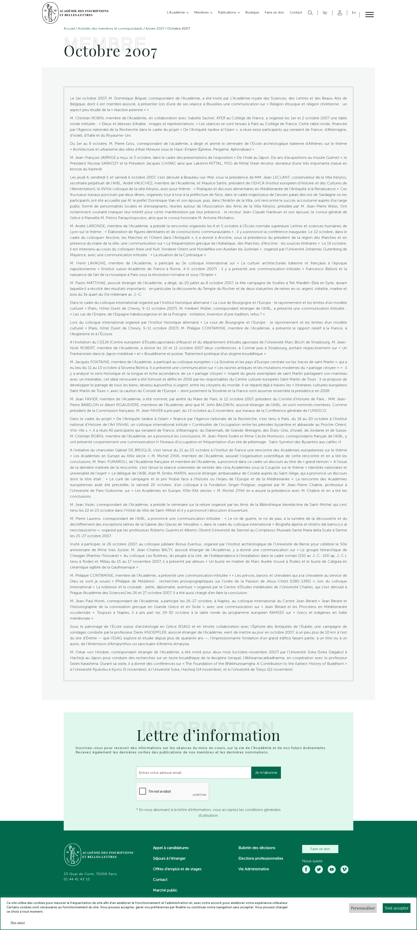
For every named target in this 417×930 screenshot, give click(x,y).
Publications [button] (227, 12)
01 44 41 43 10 (77, 879)
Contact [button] (296, 12)
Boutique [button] (252, 12)
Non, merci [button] (18, 922)
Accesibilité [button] (324, 12)
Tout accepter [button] (397, 907)
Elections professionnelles (260, 858)
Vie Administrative (253, 869)
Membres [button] (202, 12)
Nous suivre (312, 861)
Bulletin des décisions (256, 847)
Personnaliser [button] (363, 907)
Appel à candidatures (171, 847)
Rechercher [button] (309, 12)
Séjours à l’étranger (169, 858)
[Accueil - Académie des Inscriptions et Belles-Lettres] (99, 855)
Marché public (165, 890)
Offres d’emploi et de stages (177, 869)
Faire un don (320, 849)
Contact (160, 879)
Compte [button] (339, 12)
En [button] (354, 13)
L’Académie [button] (176, 12)
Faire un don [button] (274, 12)
